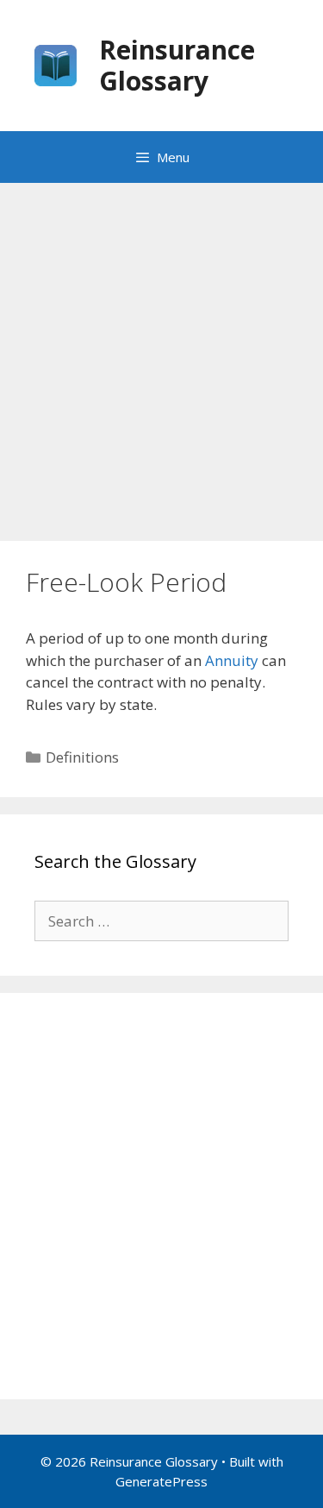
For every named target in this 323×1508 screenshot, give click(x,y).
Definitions (82, 757)
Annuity (231, 660)
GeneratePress (161, 1481)
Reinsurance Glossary (177, 65)
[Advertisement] (161, 353)
